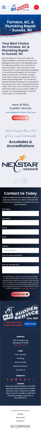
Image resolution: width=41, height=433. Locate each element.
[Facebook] (7, 379)
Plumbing (20, 358)
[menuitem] (20, 414)
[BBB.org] (29, 379)
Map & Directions (20, 345)
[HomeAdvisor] (20, 379)
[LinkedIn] (12, 379)
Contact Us (20, 370)
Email (4, 237)
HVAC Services (20, 354)
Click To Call (30, 324)
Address (5, 246)
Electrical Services (20, 366)
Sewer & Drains (20, 362)
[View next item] (24, 181)
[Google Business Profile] (16, 379)
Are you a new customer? (12, 255)
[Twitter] (33, 379)
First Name (6, 209)
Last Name (6, 218)
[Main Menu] (4, 7)
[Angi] (25, 379)
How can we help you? (10, 265)
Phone (4, 228)
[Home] (19, 7)
